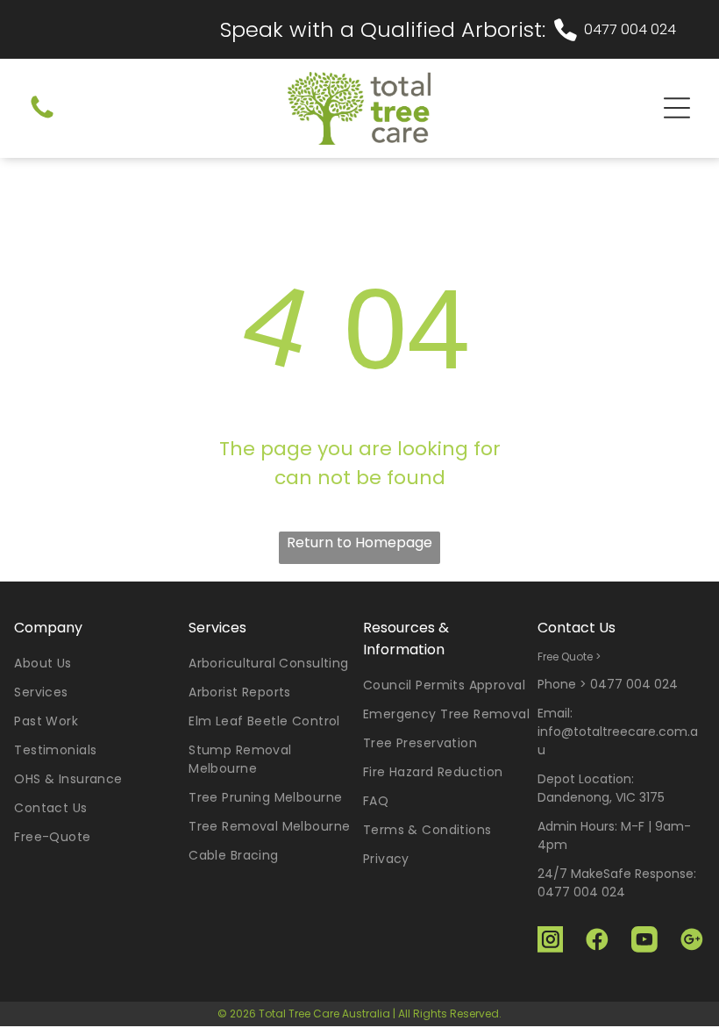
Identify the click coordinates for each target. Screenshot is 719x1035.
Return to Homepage (359, 542)
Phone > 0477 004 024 (607, 684)
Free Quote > (569, 656)
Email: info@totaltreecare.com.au (617, 731)
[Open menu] (677, 108)
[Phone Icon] (42, 118)
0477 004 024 (630, 29)
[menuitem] (98, 663)
